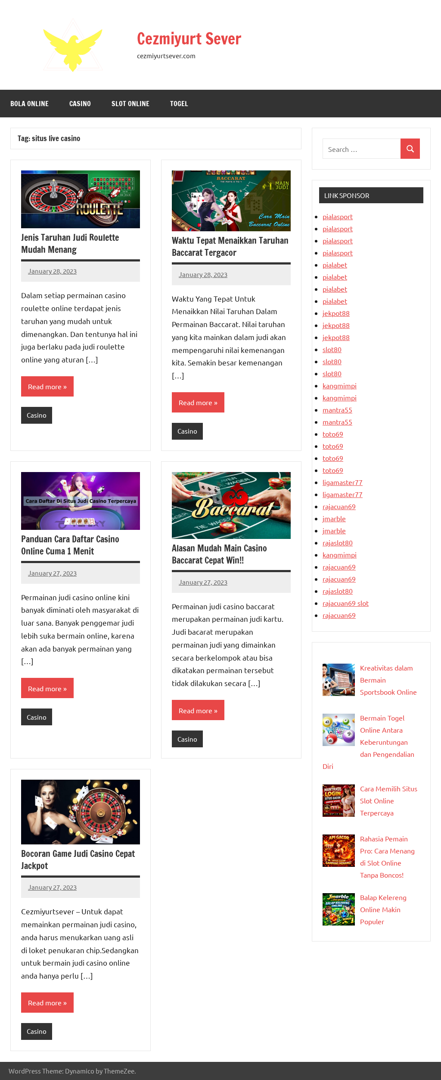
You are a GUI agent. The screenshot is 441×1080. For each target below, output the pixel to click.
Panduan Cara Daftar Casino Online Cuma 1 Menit (70, 545)
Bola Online (29, 103)
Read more (45, 386)
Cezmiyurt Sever (189, 39)
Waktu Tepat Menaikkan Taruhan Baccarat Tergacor (230, 246)
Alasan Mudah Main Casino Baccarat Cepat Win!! (219, 554)
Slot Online (130, 103)
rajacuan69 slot (346, 602)
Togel (179, 103)
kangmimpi (340, 385)
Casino (80, 103)
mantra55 (337, 409)
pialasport (338, 216)
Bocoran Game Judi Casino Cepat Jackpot (78, 859)
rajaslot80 (338, 542)
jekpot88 (336, 313)
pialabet (335, 264)
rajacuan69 (339, 506)
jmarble (334, 518)
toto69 (333, 433)
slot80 (332, 349)
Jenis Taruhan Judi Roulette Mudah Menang (70, 243)
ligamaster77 (343, 482)
